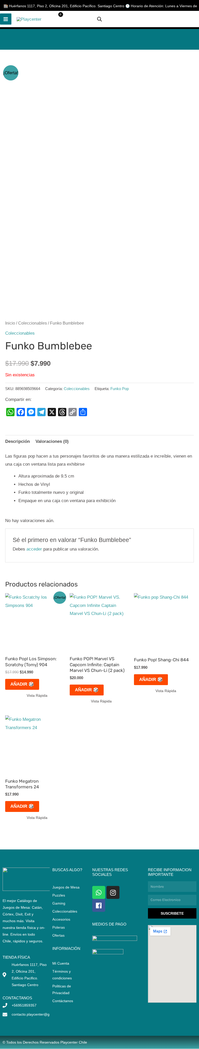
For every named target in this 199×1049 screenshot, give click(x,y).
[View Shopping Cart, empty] (56, 19)
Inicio (10, 323)
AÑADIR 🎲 (22, 684)
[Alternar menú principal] (5, 19)
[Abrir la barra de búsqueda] (99, 19)
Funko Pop (119, 388)
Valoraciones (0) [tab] (52, 441)
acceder (34, 549)
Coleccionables (32, 323)
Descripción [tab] (17, 441)
